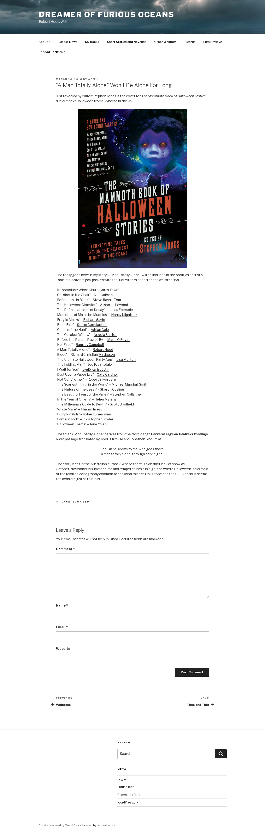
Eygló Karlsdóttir (95, 369)
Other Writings (165, 42)
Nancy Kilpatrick (124, 315)
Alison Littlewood (114, 305)
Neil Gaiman (103, 295)
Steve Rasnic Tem (107, 300)
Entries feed (125, 787)
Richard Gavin (94, 320)
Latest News (68, 42)
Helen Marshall (106, 399)
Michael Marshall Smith (130, 384)
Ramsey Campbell (90, 345)
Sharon (106, 389)
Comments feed (128, 794)
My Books (92, 42)
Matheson (107, 355)
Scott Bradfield (122, 404)
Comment (65, 549)
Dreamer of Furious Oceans (106, 14)
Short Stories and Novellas (126, 42)
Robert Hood (103, 350)
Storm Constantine (92, 325)
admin (93, 79)
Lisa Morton (126, 360)
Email (62, 627)
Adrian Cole (100, 330)
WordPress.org (128, 802)
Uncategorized (75, 501)
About (43, 42)
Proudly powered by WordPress (59, 825)
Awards (189, 42)
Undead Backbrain (52, 52)
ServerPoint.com (108, 825)
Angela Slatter (105, 335)
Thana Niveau (91, 409)
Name (62, 605)
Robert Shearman (97, 414)
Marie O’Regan (118, 340)
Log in (121, 779)
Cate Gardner (107, 374)
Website (63, 649)
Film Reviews (213, 42)
